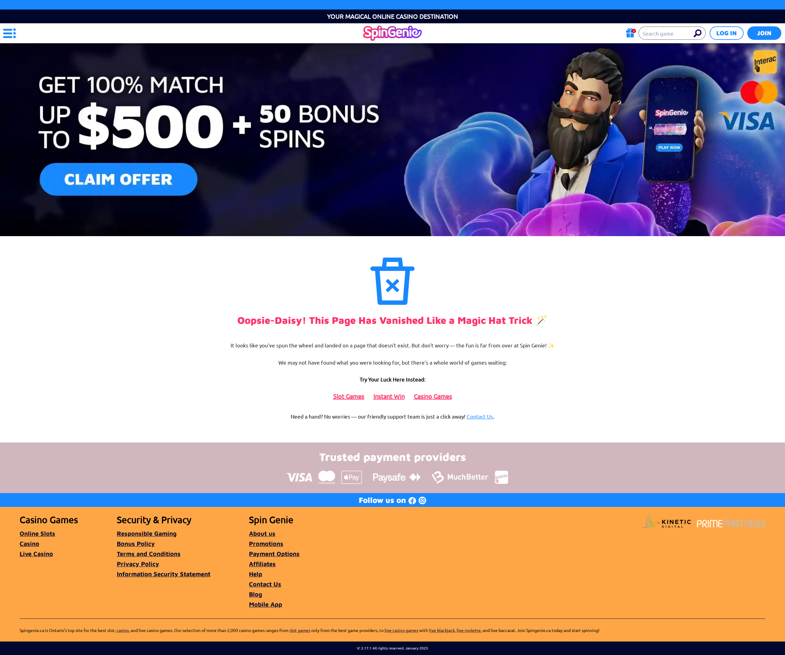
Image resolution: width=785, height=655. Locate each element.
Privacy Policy (138, 563)
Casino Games (433, 396)
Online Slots (37, 533)
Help (255, 573)
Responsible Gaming (147, 533)
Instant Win (389, 396)
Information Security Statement (163, 573)
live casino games (401, 630)
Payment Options (274, 553)
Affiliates (262, 563)
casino (123, 630)
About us (262, 533)
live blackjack (442, 630)
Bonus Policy (136, 543)
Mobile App (265, 604)
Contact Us (480, 416)
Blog (255, 594)
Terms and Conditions (149, 553)
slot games (299, 630)
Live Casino (36, 553)
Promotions (266, 543)
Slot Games (348, 396)
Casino (29, 543)
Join (764, 32)
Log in (726, 32)
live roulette (469, 630)
